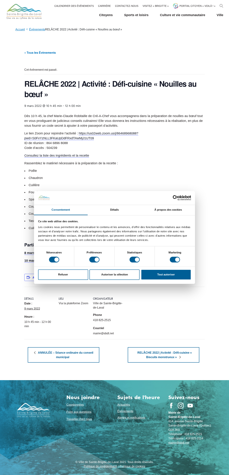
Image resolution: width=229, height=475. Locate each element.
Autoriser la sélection (114, 274)
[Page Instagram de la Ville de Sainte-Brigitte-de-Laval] (181, 405)
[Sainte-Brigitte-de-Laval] (24, 11)
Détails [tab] (114, 209)
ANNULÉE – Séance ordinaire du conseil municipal (65, 355)
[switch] (94, 260)
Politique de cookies (132, 466)
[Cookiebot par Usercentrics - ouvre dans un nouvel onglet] (175, 198)
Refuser (63, 274)
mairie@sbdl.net (178, 442)
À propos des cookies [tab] (168, 209)
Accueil (20, 29)
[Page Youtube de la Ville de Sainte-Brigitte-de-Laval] (190, 405)
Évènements (37, 29)
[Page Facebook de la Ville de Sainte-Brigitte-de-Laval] (171, 405)
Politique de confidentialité (100, 466)
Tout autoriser (166, 274)
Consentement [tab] (61, 209)
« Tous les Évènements (40, 52)
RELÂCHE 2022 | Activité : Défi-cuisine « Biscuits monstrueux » (164, 355)
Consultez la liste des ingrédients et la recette (56, 155)
